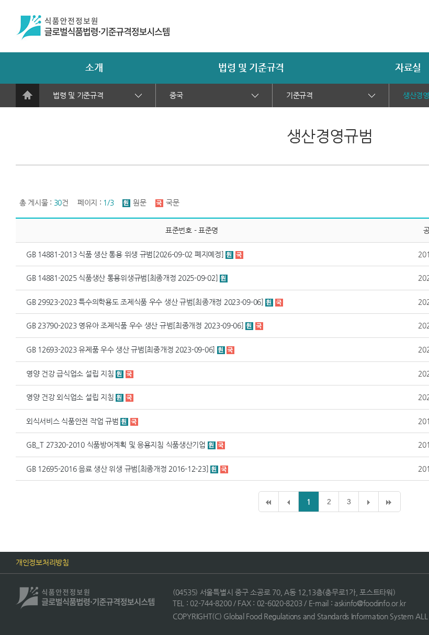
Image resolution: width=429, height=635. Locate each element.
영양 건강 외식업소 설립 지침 (70, 397)
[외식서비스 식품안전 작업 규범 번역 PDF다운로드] (134, 421)
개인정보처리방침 (42, 562)
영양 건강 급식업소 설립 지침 (70, 373)
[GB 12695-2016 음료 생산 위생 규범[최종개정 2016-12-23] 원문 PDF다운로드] (215, 468)
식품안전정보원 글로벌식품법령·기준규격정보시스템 (93, 28)
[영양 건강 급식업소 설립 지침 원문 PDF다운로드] (121, 373)
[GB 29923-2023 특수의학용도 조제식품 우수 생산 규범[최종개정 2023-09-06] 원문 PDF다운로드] (270, 302)
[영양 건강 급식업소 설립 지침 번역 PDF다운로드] (129, 373)
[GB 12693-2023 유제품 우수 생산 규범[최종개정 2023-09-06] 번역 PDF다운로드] (230, 349)
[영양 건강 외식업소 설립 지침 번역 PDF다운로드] (129, 397)
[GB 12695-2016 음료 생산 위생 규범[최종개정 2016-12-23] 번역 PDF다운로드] (224, 468)
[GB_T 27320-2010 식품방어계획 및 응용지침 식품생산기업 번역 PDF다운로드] (221, 444)
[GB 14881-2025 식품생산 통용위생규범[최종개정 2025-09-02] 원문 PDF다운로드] (224, 278)
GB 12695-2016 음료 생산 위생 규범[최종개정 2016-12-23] (117, 468)
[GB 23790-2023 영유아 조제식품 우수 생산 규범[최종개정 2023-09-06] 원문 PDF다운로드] (250, 325)
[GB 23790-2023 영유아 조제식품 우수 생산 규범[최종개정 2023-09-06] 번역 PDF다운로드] (259, 325)
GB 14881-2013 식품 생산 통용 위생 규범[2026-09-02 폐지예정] (124, 254)
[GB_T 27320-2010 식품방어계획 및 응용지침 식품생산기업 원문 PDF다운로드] (213, 444)
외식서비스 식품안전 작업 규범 (72, 421)
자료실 (408, 67)
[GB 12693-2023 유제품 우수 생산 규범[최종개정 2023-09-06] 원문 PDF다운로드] (222, 349)
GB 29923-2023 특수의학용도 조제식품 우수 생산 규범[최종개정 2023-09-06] (145, 302)
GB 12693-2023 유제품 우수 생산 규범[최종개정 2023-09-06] (120, 349)
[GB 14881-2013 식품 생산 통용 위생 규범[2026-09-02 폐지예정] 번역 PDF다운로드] (239, 254)
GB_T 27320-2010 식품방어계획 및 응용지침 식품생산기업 (116, 444)
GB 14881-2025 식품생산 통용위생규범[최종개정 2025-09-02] (122, 278)
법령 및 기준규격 (251, 67)
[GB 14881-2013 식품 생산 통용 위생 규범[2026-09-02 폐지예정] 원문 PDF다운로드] (230, 254)
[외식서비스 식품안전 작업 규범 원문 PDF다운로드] (125, 421)
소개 (94, 67)
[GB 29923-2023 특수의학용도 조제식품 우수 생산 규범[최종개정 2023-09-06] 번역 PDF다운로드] (279, 302)
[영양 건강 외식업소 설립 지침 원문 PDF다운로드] (121, 397)
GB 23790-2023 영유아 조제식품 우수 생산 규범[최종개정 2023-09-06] (135, 325)
